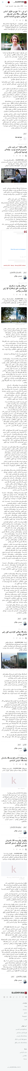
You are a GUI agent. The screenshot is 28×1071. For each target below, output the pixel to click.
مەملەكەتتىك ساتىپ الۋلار (21, 1046)
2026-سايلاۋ (20, 6)
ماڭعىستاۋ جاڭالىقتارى (15, 273)
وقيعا (15, 6)
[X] (14, 21)
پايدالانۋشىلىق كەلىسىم (21, 1033)
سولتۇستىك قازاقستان (15, 829)
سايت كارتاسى (23, 1056)
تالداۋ (25, 1016)
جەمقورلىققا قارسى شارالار (21, 1043)
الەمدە (25, 1023)
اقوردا (7, 6)
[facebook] (20, 1000)
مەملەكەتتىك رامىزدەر (22, 1039)
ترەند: (25, 6)
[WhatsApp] (23, 21)
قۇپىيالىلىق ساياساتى (22, 1036)
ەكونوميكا (24, 1020)
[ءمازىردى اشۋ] (3, 2)
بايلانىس (25, 1059)
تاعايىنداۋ (11, 6)
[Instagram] (26, 21)
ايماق (25, 134)
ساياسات (25, 1013)
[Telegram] (20, 21)
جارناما (25, 1062)
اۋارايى (24, 619)
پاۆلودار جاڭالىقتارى (21, 980)
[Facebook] (17, 21)
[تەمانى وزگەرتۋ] (7, 2)
